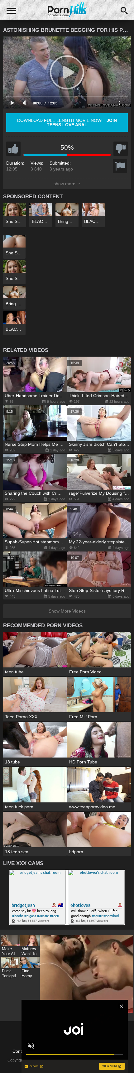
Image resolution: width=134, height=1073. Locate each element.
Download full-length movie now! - (67, 122)
